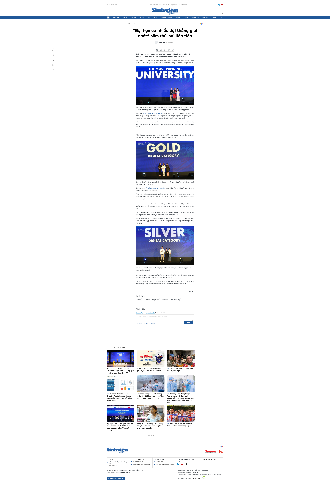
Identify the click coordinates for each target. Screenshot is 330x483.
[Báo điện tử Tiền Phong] (210, 451)
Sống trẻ (125, 17)
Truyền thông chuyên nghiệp (155, 188)
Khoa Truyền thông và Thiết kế (152, 113)
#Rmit (139, 300)
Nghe (53, 50)
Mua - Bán (205, 17)
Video (186, 17)
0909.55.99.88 (137, 462)
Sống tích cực (195, 17)
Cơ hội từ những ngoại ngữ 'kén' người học (180, 369)
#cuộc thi (165, 300)
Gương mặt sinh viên (166, 17)
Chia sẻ (53, 55)
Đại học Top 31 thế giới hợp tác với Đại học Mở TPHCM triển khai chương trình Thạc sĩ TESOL (120, 426)
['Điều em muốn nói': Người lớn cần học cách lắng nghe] (181, 413)
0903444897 (159, 462)
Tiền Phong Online (155, 5)
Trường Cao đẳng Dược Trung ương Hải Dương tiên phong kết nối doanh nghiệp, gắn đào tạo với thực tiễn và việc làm (180, 398)
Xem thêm (222, 17)
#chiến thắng (175, 300)
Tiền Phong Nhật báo (170, 5)
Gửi (188, 322)
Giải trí (155, 17)
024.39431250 (113, 465)
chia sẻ (157, 50)
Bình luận (53, 65)
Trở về (53, 69)
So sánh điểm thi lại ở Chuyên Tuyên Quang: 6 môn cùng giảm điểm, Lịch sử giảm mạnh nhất (119, 397)
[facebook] (219, 4)
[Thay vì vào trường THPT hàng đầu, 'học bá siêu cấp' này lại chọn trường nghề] (150, 413)
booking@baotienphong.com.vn (141, 464)
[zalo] (192, 464)
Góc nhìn (141, 17)
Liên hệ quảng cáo (137, 459)
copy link (165, 50)
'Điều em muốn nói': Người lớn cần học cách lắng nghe (179, 424)
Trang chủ (108, 17)
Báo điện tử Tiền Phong (165, 11)
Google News (201, 23)
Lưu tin (53, 60)
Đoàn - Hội (116, 17)
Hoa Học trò (183, 5)
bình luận (173, 50)
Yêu (149, 17)
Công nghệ (178, 17)
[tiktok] (187, 464)
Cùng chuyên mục (116, 347)
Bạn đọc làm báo (116, 478)
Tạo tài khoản (150, 313)
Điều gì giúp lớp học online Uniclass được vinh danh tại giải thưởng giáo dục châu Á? (120, 370)
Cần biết (214, 17)
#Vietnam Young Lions (151, 300)
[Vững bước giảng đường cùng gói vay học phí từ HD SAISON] (150, 358)
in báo (169, 50)
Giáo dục (133, 17)
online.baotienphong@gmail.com (165, 464)
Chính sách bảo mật (209, 459)
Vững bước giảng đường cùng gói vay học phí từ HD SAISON (150, 369)
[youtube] (222, 4)
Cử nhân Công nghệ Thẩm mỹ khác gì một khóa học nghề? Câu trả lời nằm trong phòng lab (150, 396)
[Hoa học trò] (221, 451)
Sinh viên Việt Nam (117, 450)
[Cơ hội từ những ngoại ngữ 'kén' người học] (181, 358)
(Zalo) (143, 462)
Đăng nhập (139, 313)
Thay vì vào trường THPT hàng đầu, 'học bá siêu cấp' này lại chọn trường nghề (150, 425)
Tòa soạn (110, 459)
